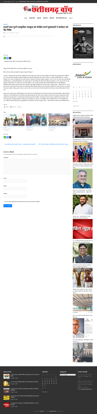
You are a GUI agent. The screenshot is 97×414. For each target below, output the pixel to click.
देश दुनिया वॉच (32, 18)
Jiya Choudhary (16, 32)
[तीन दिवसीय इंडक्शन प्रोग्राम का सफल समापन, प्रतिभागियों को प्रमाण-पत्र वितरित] (83, 152)
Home (25, 18)
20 (85, 94)
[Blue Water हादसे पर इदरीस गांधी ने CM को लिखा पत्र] (83, 328)
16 (73, 94)
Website (5, 193)
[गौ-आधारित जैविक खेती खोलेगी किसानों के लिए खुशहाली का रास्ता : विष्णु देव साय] (59, 120)
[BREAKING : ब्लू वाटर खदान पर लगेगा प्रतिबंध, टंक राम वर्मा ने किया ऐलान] (83, 229)
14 (88, 93)
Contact (71, 18)
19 (82, 94)
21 (88, 94)
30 (73, 98)
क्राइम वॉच (45, 18)
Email (5, 185)
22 (91, 94)
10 (76, 93)
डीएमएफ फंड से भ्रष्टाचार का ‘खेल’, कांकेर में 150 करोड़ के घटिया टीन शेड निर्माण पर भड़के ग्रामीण (82, 291)
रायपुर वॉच (39, 18)
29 (91, 96)
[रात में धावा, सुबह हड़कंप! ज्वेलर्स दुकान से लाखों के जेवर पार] (83, 352)
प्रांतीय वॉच (51, 18)
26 (82, 96)
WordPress (42, 411)
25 (79, 96)
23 (73, 96)
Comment (6, 157)
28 (88, 96)
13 (85, 93)
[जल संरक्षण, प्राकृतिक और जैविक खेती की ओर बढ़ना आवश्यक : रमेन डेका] (14, 120)
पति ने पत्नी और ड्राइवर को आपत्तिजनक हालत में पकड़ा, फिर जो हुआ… (54, 144)
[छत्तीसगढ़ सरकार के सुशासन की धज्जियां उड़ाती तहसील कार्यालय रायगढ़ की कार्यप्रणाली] (83, 128)
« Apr (74, 106)
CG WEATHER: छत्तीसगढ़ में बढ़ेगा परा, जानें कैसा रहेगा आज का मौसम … (25, 381)
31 (76, 98)
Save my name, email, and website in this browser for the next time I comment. (22, 201)
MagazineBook (53, 411)
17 (76, 94)
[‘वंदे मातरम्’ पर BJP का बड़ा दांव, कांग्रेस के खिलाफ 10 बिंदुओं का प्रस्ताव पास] (83, 278)
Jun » (77, 106)
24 (76, 96)
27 (85, 96)
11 (79, 93)
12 (82, 93)
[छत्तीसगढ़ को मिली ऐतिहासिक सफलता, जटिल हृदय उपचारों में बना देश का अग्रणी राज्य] (36, 120)
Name (5, 178)
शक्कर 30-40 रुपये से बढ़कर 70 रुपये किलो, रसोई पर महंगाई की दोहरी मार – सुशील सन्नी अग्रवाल (82, 192)
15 (91, 93)
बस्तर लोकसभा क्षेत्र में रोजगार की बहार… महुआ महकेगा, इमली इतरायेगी (19, 144)
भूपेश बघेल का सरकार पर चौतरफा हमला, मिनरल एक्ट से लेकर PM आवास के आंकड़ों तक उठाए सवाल (36, 1)
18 (79, 94)
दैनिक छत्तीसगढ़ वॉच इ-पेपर (61, 18)
